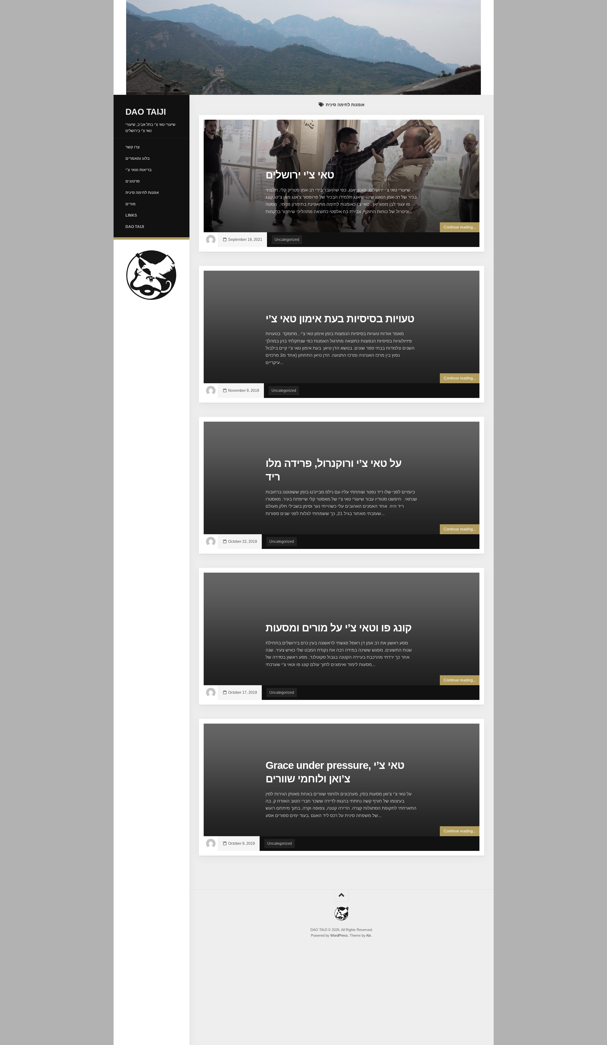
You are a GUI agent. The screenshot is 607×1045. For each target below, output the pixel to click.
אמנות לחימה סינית (142, 193)
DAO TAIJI (145, 112)
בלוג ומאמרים (137, 158)
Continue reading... (460, 227)
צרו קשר (132, 147)
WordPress (339, 935)
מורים (130, 204)
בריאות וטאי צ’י (138, 170)
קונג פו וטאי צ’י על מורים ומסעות (339, 628)
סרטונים (132, 181)
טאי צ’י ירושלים (300, 175)
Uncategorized (287, 239)
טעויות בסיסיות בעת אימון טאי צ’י (340, 318)
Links (131, 215)
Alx (368, 935)
